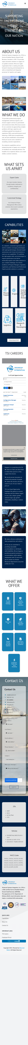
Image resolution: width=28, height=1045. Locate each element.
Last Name (8, 729)
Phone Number (9, 747)
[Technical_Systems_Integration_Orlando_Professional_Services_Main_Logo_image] (9, 881)
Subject (7, 756)
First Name (8, 720)
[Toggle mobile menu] (25, 3)
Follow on (11, 941)
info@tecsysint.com (11, 695)
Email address (9, 738)
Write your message (10, 764)
